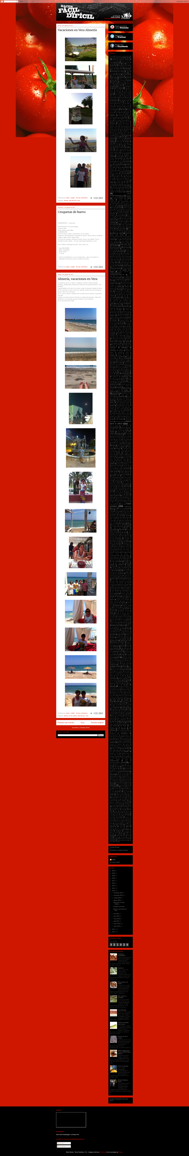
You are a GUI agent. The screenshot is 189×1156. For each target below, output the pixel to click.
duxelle (129, 318)
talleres (111, 768)
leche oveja (119, 488)
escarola (112, 343)
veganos (112, 812)
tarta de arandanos (118, 770)
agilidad (111, 63)
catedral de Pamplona (116, 191)
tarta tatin (112, 774)
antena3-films (121, 83)
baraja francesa (125, 121)
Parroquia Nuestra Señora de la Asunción (120, 617)
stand (126, 760)
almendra (114, 76)
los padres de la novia (123, 498)
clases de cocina (117, 233)
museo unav (125, 557)
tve (125, 800)
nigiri (115, 570)
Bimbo (128, 136)
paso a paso (123, 619)
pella (117, 630)
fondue (111, 373)
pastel (128, 620)
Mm (129, 544)
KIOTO (123, 474)
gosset (119, 404)
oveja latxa (114, 590)
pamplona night (126, 605)
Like (122, 494)
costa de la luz (127, 288)
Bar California (118, 118)
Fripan (124, 379)
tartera (117, 776)
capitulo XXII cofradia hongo (117, 181)
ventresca (122, 814)
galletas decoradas (115, 390)
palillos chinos (125, 601)
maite (113, 859)
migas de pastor (124, 541)
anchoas (122, 82)
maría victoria (128, 514)
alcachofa (121, 70)
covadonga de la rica (121, 291)
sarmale (127, 739)
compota (119, 277)
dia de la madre (126, 312)
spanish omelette (115, 759)
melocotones (113, 529)
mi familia (117, 540)
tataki (122, 776)
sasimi (117, 741)
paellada (129, 595)
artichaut (128, 95)
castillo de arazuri (114, 188)
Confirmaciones (126, 282)
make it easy (122, 508)
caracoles (118, 182)
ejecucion (127, 321)
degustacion (113, 308)
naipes (129, 560)
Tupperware (112, 800)
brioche (128, 156)
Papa (118, 610)
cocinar (122, 250)
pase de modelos (114, 619)
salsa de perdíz (127, 719)
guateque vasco (125, 411)
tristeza (113, 797)
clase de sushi (118, 232)
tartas (112, 776)
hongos (128, 433)
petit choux (121, 634)
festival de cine (127, 364)
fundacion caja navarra (126, 384)
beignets (118, 133)
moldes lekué (126, 547)
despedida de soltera (126, 311)
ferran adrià (118, 362)
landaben (112, 485)
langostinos (126, 485)
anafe (129, 80)
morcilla (128, 552)
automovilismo (113, 106)
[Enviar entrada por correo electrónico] (91, 198)
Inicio (82, 722)
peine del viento (121, 627)
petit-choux (128, 634)
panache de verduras (117, 608)
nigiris (119, 570)
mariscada (127, 517)
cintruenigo (114, 227)
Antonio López (128, 85)
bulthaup (121, 164)
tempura (123, 782)
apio (130, 86)
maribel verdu (125, 515)
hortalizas (119, 434)
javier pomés (118, 462)
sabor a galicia (126, 712)
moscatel (126, 553)
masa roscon (121, 523)
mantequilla (117, 511)
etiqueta (112, 356)
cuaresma (114, 299)
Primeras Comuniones (126, 661)
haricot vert (123, 428)
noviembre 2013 (118, 895)
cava (120, 203)
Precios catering (113, 660)
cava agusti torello (127, 203)
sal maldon (112, 713)
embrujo (112, 329)
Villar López (120, 827)
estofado (112, 355)
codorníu (125, 253)
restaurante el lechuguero (118, 692)
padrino (111, 593)
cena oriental (113, 212)
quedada (124, 668)
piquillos (123, 646)
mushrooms (128, 558)
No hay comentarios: (82, 198)
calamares (120, 168)
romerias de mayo (126, 704)
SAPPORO (112, 739)
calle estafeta (117, 175)
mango (111, 511)
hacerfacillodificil (114, 427)
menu (128, 529)
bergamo (112, 136)
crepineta (119, 295)
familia (127, 358)
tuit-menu (117, 799)
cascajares (119, 187)
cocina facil (126, 247)
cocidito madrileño (125, 239)
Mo (110, 546)
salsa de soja (115, 721)
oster (130, 588)
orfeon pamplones (127, 587)
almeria (66, 200)
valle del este (72, 200)
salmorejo (112, 716)
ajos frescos (125, 65)
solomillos (119, 754)
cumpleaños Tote (114, 302)
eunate (117, 356)
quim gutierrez (128, 671)
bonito (117, 152)
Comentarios (62, 1146)
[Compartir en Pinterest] (102, 198)
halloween (116, 428)
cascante (126, 187)
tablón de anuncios (119, 763)
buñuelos (128, 164)
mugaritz (112, 557)
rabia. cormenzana (125, 672)
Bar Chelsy (125, 118)
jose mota (112, 468)
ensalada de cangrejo (123, 334)
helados (127, 430)
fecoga (119, 359)
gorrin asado (126, 402)
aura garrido (118, 105)
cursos (125, 305)
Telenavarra (118, 780)
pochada (121, 652)
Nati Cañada (118, 563)
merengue (112, 538)
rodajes (118, 701)
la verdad (117, 482)
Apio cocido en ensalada (122, 996)
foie (116, 372)
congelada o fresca (125, 283)
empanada (122, 330)
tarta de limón (115, 771)
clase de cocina (121, 229)
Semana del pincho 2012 (124, 742)
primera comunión (115, 661)
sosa (128, 757)
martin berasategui (114, 521)
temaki (112, 782)
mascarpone (114, 524)
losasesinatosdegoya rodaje (123, 500)
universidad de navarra (124, 805)
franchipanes (125, 376)
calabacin (126, 167)
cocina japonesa (114, 248)
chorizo (111, 225)
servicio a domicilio (120, 745)
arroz (111, 94)
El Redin (116, 327)
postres (117, 657)
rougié (113, 709)
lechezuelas (127, 488)
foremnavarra (125, 373)
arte (122, 95)
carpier (122, 185)
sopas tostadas (121, 757)
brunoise (118, 162)
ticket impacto (122, 785)
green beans (120, 408)
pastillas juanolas (114, 624)
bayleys (123, 130)
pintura (128, 645)
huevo (113, 445)
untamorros (114, 806)
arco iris (117, 92)
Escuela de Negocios (117, 344)
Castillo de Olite (114, 190)
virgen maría (123, 832)
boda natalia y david (125, 144)
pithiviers (112, 648)
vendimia (116, 814)
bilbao (123, 136)
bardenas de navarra (123, 124)
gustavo (129, 417)
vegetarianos (126, 812)
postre (121, 655)
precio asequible (121, 658)
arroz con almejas (127, 94)
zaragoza (120, 840)
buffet (115, 164)
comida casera (127, 265)
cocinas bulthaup (119, 251)
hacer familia (125, 425)
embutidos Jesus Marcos (123, 329)
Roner (111, 706)
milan (119, 543)
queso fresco (125, 669)
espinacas (119, 353)
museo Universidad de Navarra (117, 558)
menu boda (113, 531)
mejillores (115, 528)
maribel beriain (115, 515)
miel (112, 541)
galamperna (126, 388)
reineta (125, 683)
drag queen (114, 318)
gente (128, 396)
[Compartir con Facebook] (100, 198)
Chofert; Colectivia (125, 224)
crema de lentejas (114, 294)
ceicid (119, 207)
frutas (124, 381)
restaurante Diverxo (126, 690)
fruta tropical (118, 381)
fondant (127, 372)
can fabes (120, 176)
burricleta (114, 165)
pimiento (128, 637)
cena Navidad (118, 209)
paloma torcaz (118, 604)
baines (117, 112)
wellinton (118, 835)
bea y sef (129, 130)
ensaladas (128, 337)
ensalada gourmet (119, 337)
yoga (128, 837)
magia (111, 504)
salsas (128, 722)
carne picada (127, 184)
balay (122, 112)
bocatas (127, 141)
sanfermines (124, 733)
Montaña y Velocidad (115, 552)
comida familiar (126, 267)
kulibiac (119, 477)
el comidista (120, 326)
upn (119, 806)
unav (128, 802)
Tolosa (129, 788)
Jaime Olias (112, 457)
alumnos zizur (122, 79)
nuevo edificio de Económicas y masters (121, 579)
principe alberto (125, 663)
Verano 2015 (126, 815)
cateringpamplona (125, 201)
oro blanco (119, 588)
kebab (127, 472)
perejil (111, 631)
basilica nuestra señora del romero (118, 127)
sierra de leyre (125, 748)
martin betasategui (125, 521)
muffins (127, 555)
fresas (124, 378)
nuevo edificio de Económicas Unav (121, 578)
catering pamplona (118, 198)
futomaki (112, 387)
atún (126, 101)
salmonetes (127, 715)
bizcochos (119, 140)
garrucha (120, 391)
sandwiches (112, 733)
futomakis (119, 387)
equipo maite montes (116, 341)
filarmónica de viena (119, 367)
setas (129, 747)
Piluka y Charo (120, 637)
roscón (118, 707)
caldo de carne (115, 171)
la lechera (117, 478)
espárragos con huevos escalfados (119, 349)
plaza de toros (119, 651)
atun (120, 101)
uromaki (113, 808)
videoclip (127, 824)
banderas (119, 117)
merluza (119, 538)
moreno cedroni (114, 553)
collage (122, 262)
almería (127, 76)
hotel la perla (126, 436)
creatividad (117, 292)
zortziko (116, 841)
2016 (113, 883)
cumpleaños (125, 300)
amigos (113, 80)
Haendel (123, 427)
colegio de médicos (114, 257)
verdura (120, 817)
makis (111, 509)
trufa (128, 797)
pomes (128, 654)
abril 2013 (117, 921)
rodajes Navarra (126, 701)
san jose (123, 727)
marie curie (112, 517)
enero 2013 (117, 926)
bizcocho (112, 138)
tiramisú (116, 786)
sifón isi (111, 750)
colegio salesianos (114, 260)
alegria (128, 71)
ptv (125, 665)
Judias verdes (114, 471)
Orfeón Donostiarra (116, 587)
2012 (113, 929)
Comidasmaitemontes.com (117, 274)
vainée (123, 809)
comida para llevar (115, 268)
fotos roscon (121, 375)
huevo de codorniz (122, 445)
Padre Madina (125, 591)
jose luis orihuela (127, 465)
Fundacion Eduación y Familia (120, 385)
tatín (122, 779)
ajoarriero (114, 65)
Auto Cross (126, 105)
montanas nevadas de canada (122, 550)
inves (119, 454)
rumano (122, 710)
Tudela (111, 799)
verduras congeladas (120, 820)
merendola (126, 537)
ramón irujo (118, 675)
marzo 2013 (117, 923)
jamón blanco (126, 457)
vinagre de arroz (119, 829)
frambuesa (128, 375)
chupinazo (123, 225)
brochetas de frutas (123, 158)
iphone (123, 454)
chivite (124, 221)
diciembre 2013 (118, 893)
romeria (123, 703)
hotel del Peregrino (116, 436)
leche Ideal (112, 488)
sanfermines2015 (125, 735)
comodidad (112, 277)
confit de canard (114, 283)
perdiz (128, 630)
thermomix (113, 785)
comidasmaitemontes (115, 273)
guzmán (127, 419)
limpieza (112, 497)
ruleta (111, 710)
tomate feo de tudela (117, 789)
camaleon (114, 176)
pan (111, 607)
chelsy (128, 216)
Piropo (128, 646)
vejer (111, 814)
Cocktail (111, 253)
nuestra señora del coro (125, 576)
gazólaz (117, 396)
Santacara (117, 738)
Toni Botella (126, 791)
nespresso (112, 569)
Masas (129, 523)
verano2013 (112, 817)
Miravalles (116, 544)
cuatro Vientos (121, 299)
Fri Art (119, 379)
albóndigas (114, 70)
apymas (123, 89)
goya (118, 405)
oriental (113, 588)
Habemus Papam (120, 421)
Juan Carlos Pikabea (115, 469)
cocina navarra (125, 248)
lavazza (119, 486)
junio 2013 (117, 916)
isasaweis (129, 454)
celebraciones (126, 207)
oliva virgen (128, 585)
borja (122, 153)
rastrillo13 (121, 678)
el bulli (122, 323)
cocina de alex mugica (126, 245)
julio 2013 (116, 913)
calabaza (112, 168)
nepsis (122, 567)
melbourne (125, 528)
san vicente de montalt (118, 731)
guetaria (112, 413)
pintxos (117, 646)
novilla (116, 573)
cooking (119, 286)
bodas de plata (119, 146)
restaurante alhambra (115, 689)
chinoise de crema (125, 218)
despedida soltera (116, 312)
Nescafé (128, 567)
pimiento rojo (125, 639)
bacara (127, 111)
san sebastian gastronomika (124, 730)
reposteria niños (122, 686)
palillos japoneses (114, 602)
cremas (112, 295)
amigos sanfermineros (121, 80)
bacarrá (111, 112)
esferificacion (127, 344)
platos (124, 649)
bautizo (111, 130)
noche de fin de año (114, 572)
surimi (119, 762)
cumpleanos (115, 300)
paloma (123, 602)
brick (123, 156)
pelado (128, 627)
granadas (112, 407)
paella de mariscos (125, 593)
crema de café (126, 292)
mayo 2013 (117, 918)
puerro (124, 666)
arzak (117, 97)
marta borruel (123, 518)
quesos (111, 671)
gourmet (112, 405)
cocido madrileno (114, 241)
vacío (130, 808)
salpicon (112, 718)
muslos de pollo (115, 560)
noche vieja (123, 572)
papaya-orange (113, 611)
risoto (117, 698)
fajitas (117, 358)
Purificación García (115, 668)
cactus (111, 167)
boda (111, 143)
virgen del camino (114, 832)
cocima (111, 242)
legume (122, 489)
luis (110, 501)
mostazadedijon (113, 555)
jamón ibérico (113, 459)
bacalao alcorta (120, 111)
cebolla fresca (127, 206)
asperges (127, 100)
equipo (128, 340)
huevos (118, 448)
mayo (120, 524)
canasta (112, 178)
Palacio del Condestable (123, 599)
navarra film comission (117, 564)
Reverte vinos (113, 697)
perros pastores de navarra (116, 633)
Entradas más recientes (66, 722)
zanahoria (112, 840)
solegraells (117, 751)
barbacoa (112, 123)
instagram (126, 453)
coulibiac (125, 289)
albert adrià (119, 68)
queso (129, 668)
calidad (122, 173)
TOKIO (124, 788)
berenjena (126, 135)
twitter (130, 800)
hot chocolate (128, 434)
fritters (111, 381)
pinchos (122, 645)
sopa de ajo (124, 756)
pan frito (123, 607)
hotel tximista (126, 439)
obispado (121, 582)
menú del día (122, 532)
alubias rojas (113, 77)
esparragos (113, 347)
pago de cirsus (116, 596)
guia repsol (126, 413)
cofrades (116, 254)
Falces (122, 358)
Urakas (123, 806)
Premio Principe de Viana (125, 660)
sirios (126, 750)
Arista (122, 92)
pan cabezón (117, 607)
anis (115, 83)
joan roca (129, 463)
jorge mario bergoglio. (117, 465)
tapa (116, 768)
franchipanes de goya (115, 378)
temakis (118, 782)
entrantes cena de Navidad (118, 338)
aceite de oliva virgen (115, 60)
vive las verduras (117, 834)
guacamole (128, 410)
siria (122, 750)
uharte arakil (114, 802)
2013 (113, 890)
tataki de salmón (115, 779)
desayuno (119, 309)
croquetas (118, 297)
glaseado (114, 399)
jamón (119, 457)
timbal (111, 786)
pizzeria (128, 648)
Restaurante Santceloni (123, 695)
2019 (113, 875)
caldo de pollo (125, 171)
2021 (113, 870)
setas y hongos (115, 748)
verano (111, 815)
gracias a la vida (125, 405)
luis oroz (115, 501)
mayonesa (126, 524)
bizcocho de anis (121, 138)
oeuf (111, 585)
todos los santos (117, 788)
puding (129, 665)
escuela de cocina (126, 343)
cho (129, 221)
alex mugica (113, 73)
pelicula (111, 628)
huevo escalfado (120, 447)
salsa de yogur (113, 722)
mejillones (128, 526)
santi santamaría (126, 738)
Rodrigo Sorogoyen (114, 703)
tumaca (123, 799)
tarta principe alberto (124, 773)
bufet (111, 164)
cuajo (130, 297)
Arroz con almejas (123, 1066)
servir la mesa (123, 747)
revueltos (122, 697)
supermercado (113, 762)
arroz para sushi (115, 95)
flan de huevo (113, 370)
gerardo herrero (122, 397)
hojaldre (112, 431)
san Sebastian (122, 728)
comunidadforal (127, 277)
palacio (124, 596)
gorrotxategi (112, 404)
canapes (127, 176)
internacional (113, 454)
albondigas (128, 68)
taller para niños (126, 766)
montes (123, 552)
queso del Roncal (116, 669)
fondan (121, 372)
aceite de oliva (127, 57)
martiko (117, 520)
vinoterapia (126, 831)
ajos (120, 65)
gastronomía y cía (125, 393)
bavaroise (117, 130)
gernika (129, 397)
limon (127, 494)
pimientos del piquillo (118, 642)
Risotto (121, 698)
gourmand (127, 404)
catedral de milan (125, 190)
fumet (118, 382)
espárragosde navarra (123, 352)
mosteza (122, 555)
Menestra (121, 529)
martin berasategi (125, 520)
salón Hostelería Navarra (123, 716)
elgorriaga (127, 327)
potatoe (113, 658)
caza (113, 204)
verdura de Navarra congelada (122, 818)
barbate (120, 123)
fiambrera (114, 365)
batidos (127, 129)
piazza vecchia (115, 636)
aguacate (117, 63)
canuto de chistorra (124, 179)
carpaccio (117, 185)
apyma (117, 89)
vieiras (121, 826)
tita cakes (123, 786)
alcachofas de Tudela (118, 71)
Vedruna (127, 811)
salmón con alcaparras (117, 715)
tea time (112, 780)
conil (128, 285)
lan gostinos (126, 483)
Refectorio (114, 683)
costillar (113, 289)
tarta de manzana (124, 771)
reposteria (126, 684)
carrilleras (128, 185)
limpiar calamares (115, 495)
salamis (118, 713)
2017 (113, 880)
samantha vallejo (125, 724)
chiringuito (112, 221)
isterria (113, 456)
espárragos (124, 347)
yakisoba (116, 837)
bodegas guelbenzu (119, 147)
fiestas (111, 367)
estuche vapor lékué (123, 355)
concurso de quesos (119, 280)
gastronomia (127, 391)
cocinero (128, 251)
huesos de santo (115, 443)
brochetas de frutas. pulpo (116, 159)
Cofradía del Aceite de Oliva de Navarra (120, 256)
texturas (128, 783)
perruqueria (127, 633)
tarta (111, 770)
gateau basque (125, 394)
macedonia (121, 501)
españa (119, 346)
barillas (122, 126)
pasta (129, 619)
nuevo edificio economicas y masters (120, 581)
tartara (129, 774)
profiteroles (113, 665)
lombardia (114, 498)
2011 (113, 931)
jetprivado (119, 463)
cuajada (125, 297)
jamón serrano (122, 459)
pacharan (129, 590)
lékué (111, 491)
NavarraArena (121, 566)
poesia (117, 654)
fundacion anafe (125, 382)
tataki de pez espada (126, 777)
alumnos (122, 77)
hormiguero (112, 434)
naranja (120, 561)
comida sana (115, 270)
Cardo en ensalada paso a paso (123, 1023)
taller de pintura (127, 765)
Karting (122, 472)
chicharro (112, 218)
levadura (128, 491)
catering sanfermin (123, 200)
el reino (121, 327)
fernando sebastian (121, 361)
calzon (124, 175)
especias (112, 353)
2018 (113, 878)
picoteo (128, 636)
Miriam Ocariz (123, 544)
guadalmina (115, 411)
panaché (129, 607)
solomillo (126, 751)
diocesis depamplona (115, 317)
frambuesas (115, 376)
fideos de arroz (121, 365)
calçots (127, 168)
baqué (125, 117)
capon (127, 181)
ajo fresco (129, 63)
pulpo (130, 666)
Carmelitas (119, 184)
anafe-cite (114, 82)
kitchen (129, 474)
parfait (111, 613)
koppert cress (125, 475)
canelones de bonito (120, 178)
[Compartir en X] (98, 198)
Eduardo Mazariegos (115, 321)
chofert (117, 224)
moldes (118, 547)
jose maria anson (116, 466)
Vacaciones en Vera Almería (77, 30)
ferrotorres (127, 362)
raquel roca (121, 677)
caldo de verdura (114, 173)
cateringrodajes (113, 203)
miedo (129, 540)
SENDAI (112, 745)
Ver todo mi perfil (115, 862)
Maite (122, 504)
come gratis (124, 264)
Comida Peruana (114, 847)
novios (121, 573)
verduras (112, 820)
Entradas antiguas (97, 722)
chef (124, 215)
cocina (117, 242)
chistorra (119, 221)
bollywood (117, 150)
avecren (127, 106)
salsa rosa (122, 722)
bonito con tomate (125, 152)
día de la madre (114, 314)
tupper (128, 799)
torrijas (112, 794)
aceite (119, 57)
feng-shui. (125, 359)
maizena (114, 508)
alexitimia (120, 73)
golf (117, 400)
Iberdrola (123, 450)
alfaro (125, 73)
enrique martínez (126, 332)
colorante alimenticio (114, 264)
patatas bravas (116, 625)
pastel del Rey (125, 622)
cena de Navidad (116, 210)
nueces (127, 573)
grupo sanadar (119, 410)
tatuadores (127, 779)
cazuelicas (112, 206)
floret (111, 372)
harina (129, 428)
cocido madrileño (125, 241)
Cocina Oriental (113, 250)
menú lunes (117, 534)
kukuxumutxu (113, 477)
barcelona (112, 124)
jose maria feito (126, 466)
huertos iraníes (127, 442)
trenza (129, 795)
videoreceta (113, 826)
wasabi (112, 835)
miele (117, 541)
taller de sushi (116, 766)
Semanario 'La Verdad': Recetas (119, 850)
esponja (127, 353)
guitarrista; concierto (120, 417)
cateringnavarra (113, 201)
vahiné (113, 809)
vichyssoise (117, 823)
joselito (127, 468)
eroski (127, 341)
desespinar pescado (114, 311)
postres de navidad (126, 657)
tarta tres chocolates (121, 774)
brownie (127, 161)
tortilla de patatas (120, 794)
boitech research (120, 149)
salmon (123, 713)
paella (117, 593)
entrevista (129, 338)
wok (111, 837)
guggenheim (119, 413)
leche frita (126, 486)
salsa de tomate (125, 721)
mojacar (111, 547)
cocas (118, 239)
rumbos (128, 710)
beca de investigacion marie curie (120, 132)
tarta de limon (128, 770)
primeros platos (115, 663)
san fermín (123, 725)
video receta (118, 824)
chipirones (113, 219)
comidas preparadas (124, 271)
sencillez (127, 744)
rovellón (118, 709)
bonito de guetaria (114, 153)
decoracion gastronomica (122, 306)
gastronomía (116, 393)
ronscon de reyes (119, 706)
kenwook (118, 474)
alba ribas (119, 66)
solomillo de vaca (114, 753)
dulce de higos (122, 318)
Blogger (120, 1152)
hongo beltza (120, 433)
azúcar (117, 109)
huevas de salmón (126, 443)
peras (123, 630)
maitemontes (127, 506)
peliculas (126, 628)
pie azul (112, 637)
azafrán (128, 108)
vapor (116, 811)
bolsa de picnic (125, 150)
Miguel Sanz (113, 543)
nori (129, 572)
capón (111, 182)
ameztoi (129, 79)
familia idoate (113, 359)
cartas (113, 187)
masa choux (113, 523)
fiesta (127, 365)
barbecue (127, 123)
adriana (117, 62)
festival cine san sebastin (116, 364)
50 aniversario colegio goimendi (122, 56)
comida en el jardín (116, 267)
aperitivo (113, 86)
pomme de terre (113, 655)
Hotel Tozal (118, 439)
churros (129, 225)
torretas (127, 792)
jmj (124, 463)
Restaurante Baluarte (126, 689)
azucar (111, 109)
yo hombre (122, 837)
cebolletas (114, 207)
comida (119, 265)
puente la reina (116, 666)
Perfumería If (118, 631)
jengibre (112, 463)
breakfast (118, 156)
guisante (121, 416)
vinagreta (118, 831)
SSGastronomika (114, 760)
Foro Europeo (113, 375)
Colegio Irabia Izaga (114, 259)
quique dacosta (115, 672)
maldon (127, 509)
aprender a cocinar (117, 88)
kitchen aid (115, 475)
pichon (122, 636)
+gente (111, 56)
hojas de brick (121, 431)
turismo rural (120, 800)
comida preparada (127, 268)
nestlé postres (124, 569)
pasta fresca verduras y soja (118, 620)
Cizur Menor (123, 227)
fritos (129, 379)
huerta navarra (118, 442)
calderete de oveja (120, 170)
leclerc (117, 489)
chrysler (117, 225)
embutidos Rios (113, 330)
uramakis (129, 806)
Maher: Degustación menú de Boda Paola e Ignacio (124, 1052)
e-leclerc (114, 320)
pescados (112, 634)
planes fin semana (115, 649)
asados (128, 97)
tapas (121, 768)
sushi (124, 762)
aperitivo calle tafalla (122, 86)
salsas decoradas (114, 724)
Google (128, 400)
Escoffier (118, 343)
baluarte (120, 114)
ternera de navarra (120, 783)
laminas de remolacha (115, 483)
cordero (127, 286)
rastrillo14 (127, 678)
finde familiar (118, 369)
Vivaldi (129, 832)
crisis (125, 295)
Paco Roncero (115, 591)
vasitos (121, 811)
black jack (119, 141)
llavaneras (129, 497)
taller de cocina (118, 765)
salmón (129, 713)
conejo (118, 282)
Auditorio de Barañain (121, 103)
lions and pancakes (120, 497)
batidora (121, 129)
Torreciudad (121, 792)
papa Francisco (125, 610)
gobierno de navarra (124, 399)
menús (127, 535)
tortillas (117, 795)
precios (128, 658)
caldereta (112, 170)
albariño (112, 68)
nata (125, 561)
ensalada (112, 334)
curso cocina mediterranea (123, 303)
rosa (126, 706)
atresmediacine (113, 101)
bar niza (129, 120)
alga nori (117, 74)
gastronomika (113, 394)
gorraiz (112, 402)
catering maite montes (124, 197)
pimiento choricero (114, 639)
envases (113, 340)
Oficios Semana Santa (119, 585)
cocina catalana (125, 242)
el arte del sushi (114, 323)
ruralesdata (112, 712)
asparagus (114, 100)
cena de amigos (127, 209)
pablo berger (122, 590)
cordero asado (113, 288)
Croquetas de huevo (72, 212)
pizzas (122, 648)
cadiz (116, 167)
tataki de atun (128, 776)
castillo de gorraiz (125, 188)
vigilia (127, 826)
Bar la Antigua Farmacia (120, 120)
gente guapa (113, 397)
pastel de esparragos (115, 622)
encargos (117, 332)
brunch (111, 162)
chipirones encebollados (124, 219)
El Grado (127, 326)
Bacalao (123, 109)
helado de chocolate (117, 430)
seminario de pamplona (116, 744)
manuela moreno (126, 511)
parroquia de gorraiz (119, 614)
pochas (111, 654)
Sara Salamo (120, 739)
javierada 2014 (126, 462)
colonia (127, 262)
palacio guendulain (114, 601)
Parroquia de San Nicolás (123, 616)
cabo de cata (121, 165)
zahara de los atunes (125, 838)
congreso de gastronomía (116, 285)
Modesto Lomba (117, 546)
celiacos (112, 209)
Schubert (123, 741)
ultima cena (122, 802)
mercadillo (112, 537)
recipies (129, 681)
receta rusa (112, 681)
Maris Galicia (120, 517)
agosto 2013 (117, 900)
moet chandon (126, 546)
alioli (124, 74)
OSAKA (125, 588)
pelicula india (119, 628)
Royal (123, 709)
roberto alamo (116, 700)
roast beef (128, 698)
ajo (123, 63)
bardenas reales (114, 126)
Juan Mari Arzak (126, 469)
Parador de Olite (124, 611)
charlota (119, 215)
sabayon (119, 712)
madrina (128, 501)
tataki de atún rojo (115, 777)
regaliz (119, 683)
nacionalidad (123, 560)
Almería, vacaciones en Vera (77, 279)
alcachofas (128, 70)
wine (128, 835)
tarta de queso (113, 773)
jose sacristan (120, 468)
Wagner (127, 834)
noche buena (126, 570)
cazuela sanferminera (123, 204)
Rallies (111, 675)
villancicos (112, 827)
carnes (111, 185)
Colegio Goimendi (125, 257)
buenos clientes (125, 162)
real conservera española (115, 680)
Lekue (128, 489)
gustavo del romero (117, 419)
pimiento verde (114, 640)
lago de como (126, 482)
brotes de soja (119, 161)
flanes (128, 370)
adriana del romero (125, 62)
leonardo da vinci (119, 491)
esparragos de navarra (116, 350)
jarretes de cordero (122, 460)
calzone (129, 175)
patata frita (122, 624)
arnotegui (127, 92)
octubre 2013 (117, 898)
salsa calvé (119, 719)
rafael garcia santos (124, 674)
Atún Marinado (122, 1010)
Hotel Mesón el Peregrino (116, 437)
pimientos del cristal (125, 640)
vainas (118, 809)
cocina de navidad (116, 247)
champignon (113, 215)
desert (127, 309)
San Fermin (113, 725)
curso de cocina (116, 305)
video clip (124, 823)
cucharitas (129, 299)
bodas (111, 146)
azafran (122, 108)
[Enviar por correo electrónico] (95, 198)
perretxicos (126, 631)
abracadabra (113, 57)
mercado (119, 537)
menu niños (124, 534)
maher (117, 504)
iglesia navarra (120, 451)
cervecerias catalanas (123, 213)
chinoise (118, 218)
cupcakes (123, 302)
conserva (112, 286)
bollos (111, 150)
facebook (112, 358)
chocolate (112, 223)
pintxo (111, 646)
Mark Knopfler (113, 518)
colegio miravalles (125, 259)
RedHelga (103, 1152)
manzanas (121, 512)
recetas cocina (121, 681)
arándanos (118, 91)
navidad (129, 566)
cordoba (120, 288)
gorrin (118, 402)
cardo (124, 182)
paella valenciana (121, 595)
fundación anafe (114, 384)
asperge (121, 100)
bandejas (121, 115)
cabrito (128, 165)
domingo (128, 317)
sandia (127, 731)
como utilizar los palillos (122, 276)
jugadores (122, 471)
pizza (117, 648)
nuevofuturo (112, 582)
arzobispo (122, 97)
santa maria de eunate (115, 736)
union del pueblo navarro (116, 803)
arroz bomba (118, 94)
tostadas (124, 795)
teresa (128, 782)
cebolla (119, 206)
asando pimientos (114, 98)
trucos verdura (121, 797)
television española (126, 780)
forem (117, 373)
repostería (113, 686)
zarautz (125, 840)
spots (126, 759)
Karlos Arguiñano (114, 472)
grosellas (112, 410)
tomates (119, 791)
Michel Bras (123, 540)
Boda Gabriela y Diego (121, 143)
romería (129, 703)
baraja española (116, 121)
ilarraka (118, 453)
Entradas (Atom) (85, 727)
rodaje (111, 701)
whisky (123, 835)
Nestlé (117, 569)
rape (125, 675)
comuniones (114, 279)
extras (128, 356)
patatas (129, 624)
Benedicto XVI (117, 135)
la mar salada (73, 716)
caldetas (129, 170)
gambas (126, 390)
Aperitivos (121, 968)
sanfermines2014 (114, 735)
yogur (111, 838)
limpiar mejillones (126, 495)
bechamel (112, 133)
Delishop (120, 308)
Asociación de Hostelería (125, 98)
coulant (119, 289)
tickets (128, 785)
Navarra (127, 563)
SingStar (117, 750)
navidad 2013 (115, 567)
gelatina (123, 396)
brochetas (112, 158)
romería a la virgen (115, 704)
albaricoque (126, 66)
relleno (118, 684)
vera (78, 200)
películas (112, 630)
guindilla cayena (113, 416)
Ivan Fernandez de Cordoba (123, 456)
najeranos (114, 561)
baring (127, 126)
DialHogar (122, 314)
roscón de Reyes (126, 707)
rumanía (116, 710)
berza (117, 136)
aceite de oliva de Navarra (121, 59)
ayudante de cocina (114, 108)
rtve (128, 709)
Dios (123, 317)
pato (123, 625)
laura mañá (112, 486)
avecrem (121, 106)
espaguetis (112, 346)
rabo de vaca (113, 674)
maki (128, 508)
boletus (127, 149)
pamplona (117, 605)
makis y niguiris (120, 509)
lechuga (112, 489)
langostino (118, 485)
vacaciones (124, 808)
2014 (113, 888)
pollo (122, 654)
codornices (118, 253)
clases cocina (127, 232)
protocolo (120, 665)
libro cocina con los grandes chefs (118, 492)
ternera (112, 783)
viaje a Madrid (126, 821)
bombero (112, 152)
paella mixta (112, 595)
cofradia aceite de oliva (125, 254)
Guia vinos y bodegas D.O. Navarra (119, 414)
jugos (128, 471)
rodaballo (126, 700)
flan (129, 369)
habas (111, 421)
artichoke (112, 97)
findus (124, 369)
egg (122, 321)
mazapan (121, 526)
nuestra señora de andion (116, 575)
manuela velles (113, 512)
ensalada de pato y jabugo (116, 335)
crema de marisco (125, 294)
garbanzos (113, 391)
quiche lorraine (118, 671)
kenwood (112, 474)
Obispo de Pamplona (125, 584)
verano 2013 (118, 815)
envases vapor (121, 340)
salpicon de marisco (121, 718)
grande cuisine (120, 407)
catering (128, 192)
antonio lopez (118, 85)
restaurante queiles (119, 694)
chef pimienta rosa (120, 216)
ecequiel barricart (124, 320)
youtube (116, 838)
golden (112, 400)
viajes (111, 823)
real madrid (126, 680)
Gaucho (112, 396)
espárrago (127, 346)
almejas (129, 74)
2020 (113, 873)
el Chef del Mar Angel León (122, 324)
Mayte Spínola (113, 526)
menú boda (123, 531)
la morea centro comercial (120, 480)
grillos (127, 408)
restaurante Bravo (116, 690)
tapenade (127, 768)
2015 (113, 885)
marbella (121, 514)
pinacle (117, 645)
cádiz (121, 167)
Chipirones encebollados (122, 954)
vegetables (118, 812)
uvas (118, 808)
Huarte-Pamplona (121, 440)
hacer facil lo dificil (120, 422)
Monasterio (112, 549)
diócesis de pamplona (123, 315)
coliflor (116, 262)
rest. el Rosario (126, 687)
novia (111, 573)
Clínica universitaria (119, 238)
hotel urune (112, 440)
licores (117, 494)
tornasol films (113, 792)
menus (122, 535)
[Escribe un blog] (96, 198)
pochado (127, 652)
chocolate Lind (121, 222)
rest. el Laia (118, 687)
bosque (119, 155)
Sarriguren (112, 741)
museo (117, 557)
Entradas (61, 1143)
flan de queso (121, 370)
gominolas (122, 400)
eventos (123, 356)
